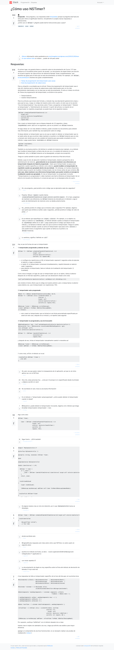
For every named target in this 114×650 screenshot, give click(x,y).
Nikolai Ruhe (26, 571)
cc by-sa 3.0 (87, 645)
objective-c (21, 26)
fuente (78, 28)
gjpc (79, 636)
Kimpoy (25, 410)
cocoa (26, 26)
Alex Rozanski (76, 181)
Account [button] (100, 2)
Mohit (78, 529)
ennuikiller (77, 432)
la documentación (23, 77)
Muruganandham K (27, 441)
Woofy (78, 364)
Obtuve (24, 56)
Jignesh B (25, 556)
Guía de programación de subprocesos (33, 83)
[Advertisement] (49, 41)
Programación (25, 2)
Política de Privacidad (21, 647)
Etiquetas (34, 2)
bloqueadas (53, 17)
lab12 (78, 26)
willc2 (24, 390)
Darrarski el (26, 510)
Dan (79, 499)
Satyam (25, 401)
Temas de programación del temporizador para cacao (38, 81)
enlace (29, 633)
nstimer (31, 26)
